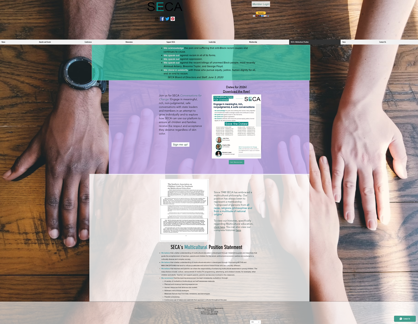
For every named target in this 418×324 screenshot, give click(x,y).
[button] (261, 14)
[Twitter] (167, 19)
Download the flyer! (236, 91)
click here (219, 226)
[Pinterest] (173, 19)
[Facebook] (162, 19)
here (238, 230)
